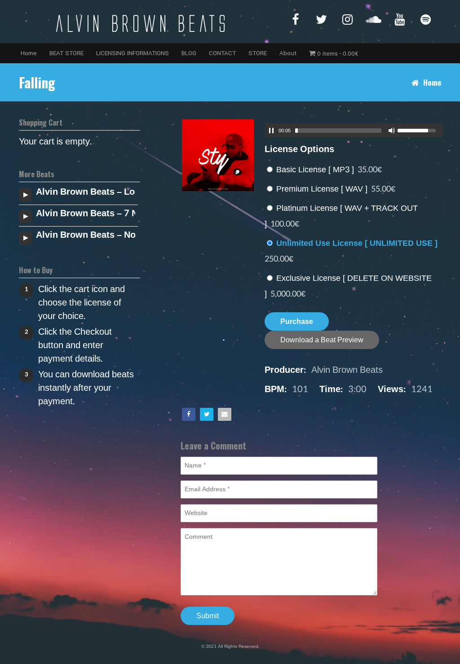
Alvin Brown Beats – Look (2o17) (85, 192)
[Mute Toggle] (391, 130)
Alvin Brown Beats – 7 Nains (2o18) (85, 213)
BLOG (188, 53)
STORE (257, 53)
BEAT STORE (66, 53)
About (287, 53)
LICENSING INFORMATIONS (132, 53)
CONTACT (222, 53)
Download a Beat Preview (321, 339)
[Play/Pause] (271, 130)
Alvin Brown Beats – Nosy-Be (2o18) (85, 235)
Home (29, 53)
